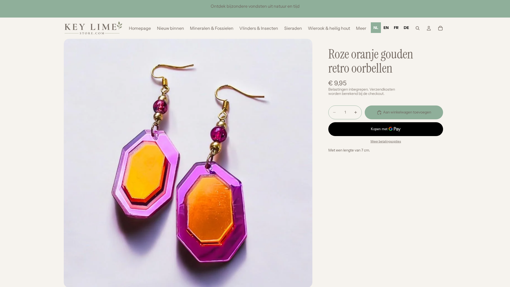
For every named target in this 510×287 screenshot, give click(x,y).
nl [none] (375, 27)
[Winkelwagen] (440, 28)
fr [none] (396, 27)
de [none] (406, 27)
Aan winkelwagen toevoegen (407, 112)
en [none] (386, 27)
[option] (386, 27)
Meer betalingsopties (386, 141)
